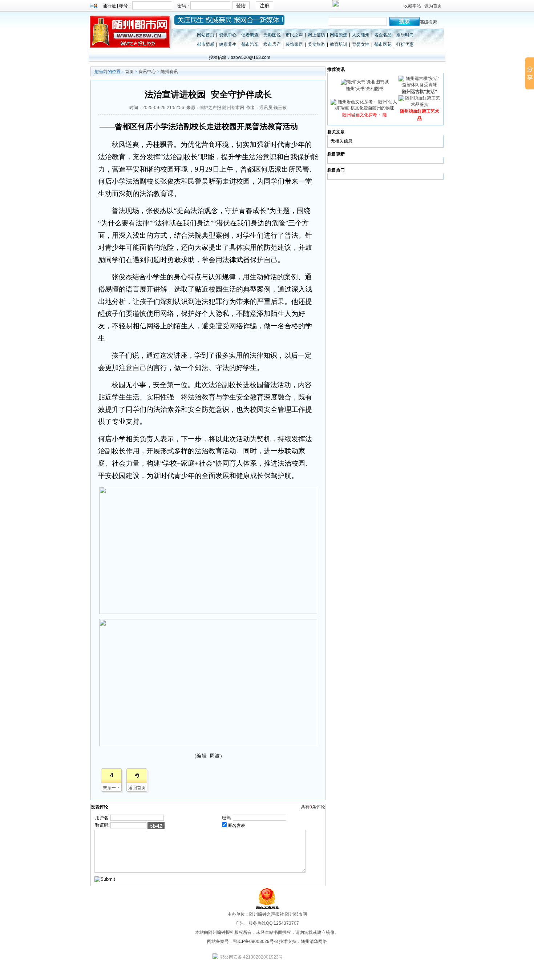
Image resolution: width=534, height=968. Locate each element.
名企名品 (383, 34)
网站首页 (205, 34)
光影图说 (272, 34)
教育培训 (338, 44)
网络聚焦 (338, 34)
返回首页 (137, 787)
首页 (129, 71)
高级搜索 (428, 22)
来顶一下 (111, 787)
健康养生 (227, 44)
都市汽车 (250, 44)
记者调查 (250, 34)
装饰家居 (294, 44)
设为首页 (433, 5)
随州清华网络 (314, 941)
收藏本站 (412, 5)
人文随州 (360, 34)
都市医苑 (383, 44)
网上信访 (316, 34)
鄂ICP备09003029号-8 (255, 941)
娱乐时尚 (405, 34)
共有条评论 (313, 807)
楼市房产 (272, 44)
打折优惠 (405, 44)
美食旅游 (316, 44)
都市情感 (205, 44)
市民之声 (294, 34)
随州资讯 (169, 71)
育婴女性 (360, 44)
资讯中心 (227, 34)
